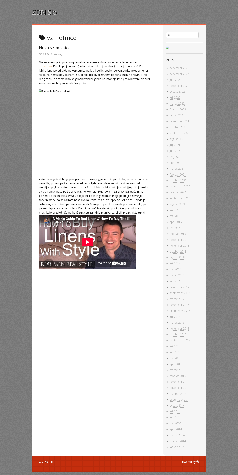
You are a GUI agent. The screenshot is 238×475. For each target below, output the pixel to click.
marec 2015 (177, 370)
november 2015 (179, 328)
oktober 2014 (178, 394)
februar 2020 (178, 192)
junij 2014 (175, 417)
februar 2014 (178, 441)
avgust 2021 (177, 139)
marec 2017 (177, 299)
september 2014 (180, 399)
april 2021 (176, 163)
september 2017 (180, 293)
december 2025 (179, 68)
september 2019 (180, 198)
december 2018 (179, 240)
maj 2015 (175, 358)
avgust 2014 (177, 405)
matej (59, 54)
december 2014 (179, 382)
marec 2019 (177, 228)
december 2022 (179, 86)
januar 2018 (177, 281)
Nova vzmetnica (54, 47)
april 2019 (176, 222)
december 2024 (179, 74)
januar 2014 (177, 447)
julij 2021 (175, 145)
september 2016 (180, 311)
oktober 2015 (178, 334)
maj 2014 (175, 423)
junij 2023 (175, 80)
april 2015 (176, 364)
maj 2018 (175, 269)
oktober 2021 (178, 127)
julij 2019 (175, 210)
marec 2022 (177, 103)
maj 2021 (175, 157)
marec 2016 (177, 323)
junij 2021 (175, 151)
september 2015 (180, 340)
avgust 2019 (177, 204)
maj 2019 (175, 216)
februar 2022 (178, 109)
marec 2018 (177, 275)
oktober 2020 (178, 180)
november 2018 (179, 246)
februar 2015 (178, 376)
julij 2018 (175, 263)
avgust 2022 (177, 92)
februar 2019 (178, 234)
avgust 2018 (177, 257)
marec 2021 (177, 169)
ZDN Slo (44, 12)
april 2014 (176, 429)
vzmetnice (45, 66)
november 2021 (179, 121)
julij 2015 (175, 346)
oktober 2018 (178, 251)
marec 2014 (177, 435)
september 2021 (180, 133)
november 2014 (179, 388)
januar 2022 (177, 115)
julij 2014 (175, 411)
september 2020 (180, 186)
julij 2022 (175, 97)
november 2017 (179, 287)
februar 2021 (178, 174)
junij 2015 (175, 352)
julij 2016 (175, 317)
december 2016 (179, 305)
